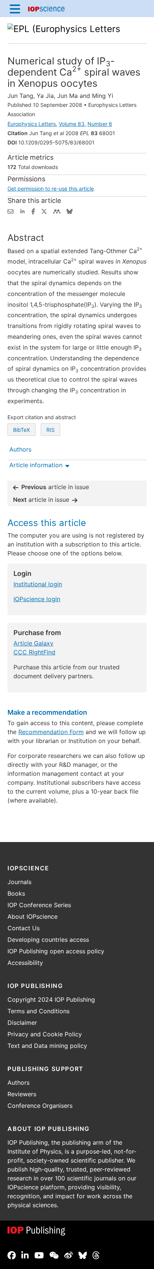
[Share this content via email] (10, 210)
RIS (50, 430)
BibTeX (21, 430)
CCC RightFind (34, 652)
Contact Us (23, 928)
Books (16, 893)
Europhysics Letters (31, 124)
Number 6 (99, 124)
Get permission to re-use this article (50, 188)
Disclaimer (22, 1022)
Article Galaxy (33, 643)
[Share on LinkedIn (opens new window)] (22, 210)
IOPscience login (36, 599)
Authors (18, 1082)
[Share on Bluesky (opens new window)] (70, 210)
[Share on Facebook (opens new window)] (33, 210)
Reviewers (21, 1094)
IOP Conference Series (39, 905)
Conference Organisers (40, 1105)
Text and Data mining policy (47, 1045)
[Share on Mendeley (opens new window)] (57, 210)
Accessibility (25, 962)
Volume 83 (71, 124)
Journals (19, 882)
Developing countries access (48, 939)
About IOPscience (32, 916)
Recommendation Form (51, 732)
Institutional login (37, 584)
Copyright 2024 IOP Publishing (51, 999)
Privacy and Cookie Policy (44, 1034)
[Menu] (14, 8)
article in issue (55, 487)
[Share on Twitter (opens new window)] (44, 210)
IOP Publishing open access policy (55, 951)
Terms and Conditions (38, 1011)
